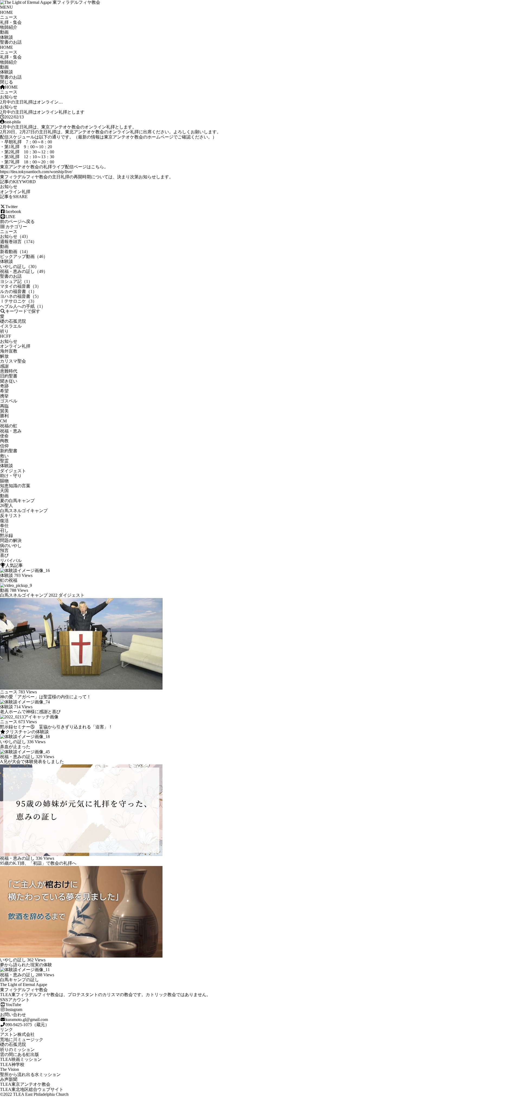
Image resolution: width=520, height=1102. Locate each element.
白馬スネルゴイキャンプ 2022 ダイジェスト (42, 595)
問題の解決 (11, 540)
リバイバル (11, 560)
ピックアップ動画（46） (24, 256)
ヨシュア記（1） (16, 281)
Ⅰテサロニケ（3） (18, 301)
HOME (6, 12)
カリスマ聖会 (13, 361)
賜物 (4, 481)
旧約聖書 (8, 376)
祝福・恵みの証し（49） (24, 271)
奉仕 (4, 525)
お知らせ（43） (15, 236)
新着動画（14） (15, 251)
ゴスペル (8, 401)
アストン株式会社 (17, 1034)
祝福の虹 (8, 426)
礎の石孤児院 (13, 321)
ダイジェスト (13, 470)
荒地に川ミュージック (21, 1039)
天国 (4, 490)
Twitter (11, 206)
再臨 (4, 406)
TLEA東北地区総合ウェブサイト (31, 1089)
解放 (4, 356)
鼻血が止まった (15, 746)
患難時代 (8, 371)
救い (4, 456)
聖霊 (4, 460)
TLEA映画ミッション (21, 1059)
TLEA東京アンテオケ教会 (25, 1084)
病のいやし (11, 545)
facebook (13, 211)
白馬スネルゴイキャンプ (24, 510)
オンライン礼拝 (15, 191)
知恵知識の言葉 (15, 485)
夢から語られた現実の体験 (26, 964)
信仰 (4, 446)
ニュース (8, 17)
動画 (4, 32)
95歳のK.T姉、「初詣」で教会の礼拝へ (38, 863)
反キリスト (11, 515)
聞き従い (8, 381)
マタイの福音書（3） (20, 286)
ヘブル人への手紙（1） (23, 306)
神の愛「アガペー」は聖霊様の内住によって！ (45, 696)
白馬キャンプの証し (19, 979)
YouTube (13, 1004)
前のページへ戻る (17, 221)
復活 (4, 520)
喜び (4, 555)
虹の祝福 (8, 580)
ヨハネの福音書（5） (20, 296)
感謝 (4, 366)
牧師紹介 (8, 27)
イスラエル (11, 326)
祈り (4, 331)
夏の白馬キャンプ (17, 500)
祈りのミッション (17, 1049)
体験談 (6, 37)
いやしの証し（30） (19, 266)
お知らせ (8, 97)
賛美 (4, 411)
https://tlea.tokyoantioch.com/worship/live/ (36, 171)
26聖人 (6, 505)
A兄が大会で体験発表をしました (32, 761)
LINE (10, 216)
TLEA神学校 (12, 1064)
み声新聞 (8, 1079)
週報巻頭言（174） (18, 241)
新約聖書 (8, 450)
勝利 (4, 415)
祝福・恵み (11, 431)
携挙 (4, 396)
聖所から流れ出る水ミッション (30, 1074)
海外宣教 (8, 351)
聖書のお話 (11, 42)
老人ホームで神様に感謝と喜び (30, 711)
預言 (4, 550)
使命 (4, 436)
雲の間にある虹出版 (19, 1054)
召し (4, 530)
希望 (4, 391)
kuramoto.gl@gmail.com (26, 1019)
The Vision (9, 1069)
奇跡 (4, 386)
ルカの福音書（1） (18, 291)
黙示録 (6, 535)
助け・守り (11, 475)
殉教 (4, 440)
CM (3, 421)
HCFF (5, 336)
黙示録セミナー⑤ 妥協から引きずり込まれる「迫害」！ (56, 727)
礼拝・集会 (11, 22)
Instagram (13, 1009)
